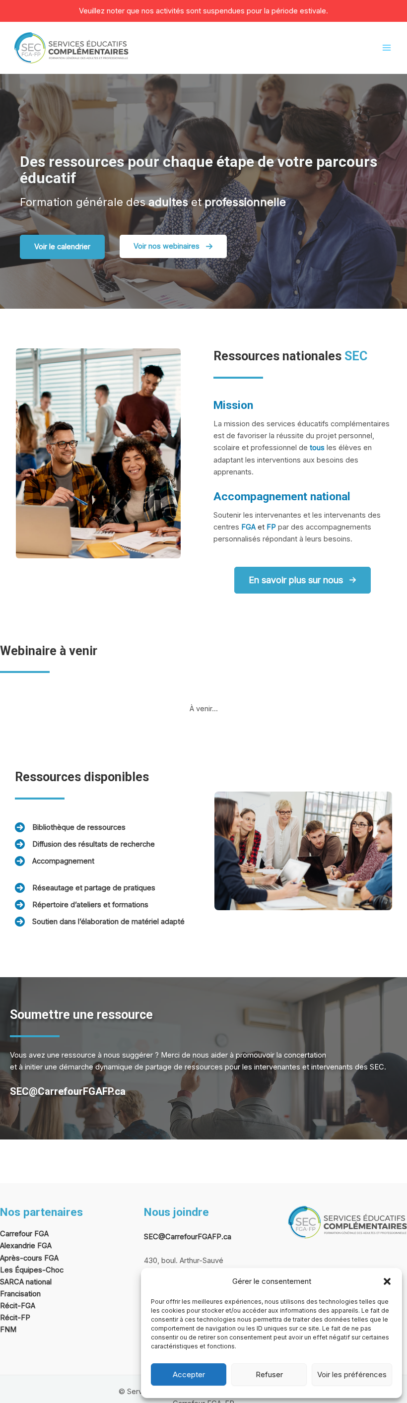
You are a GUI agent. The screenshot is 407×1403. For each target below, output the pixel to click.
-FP (23, 1317)
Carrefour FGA (24, 1233)
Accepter (189, 1374)
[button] (387, 1281)
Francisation (20, 1293)
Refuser (269, 1374)
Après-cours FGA (29, 1258)
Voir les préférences (352, 1374)
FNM (8, 1329)
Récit (8, 1317)
